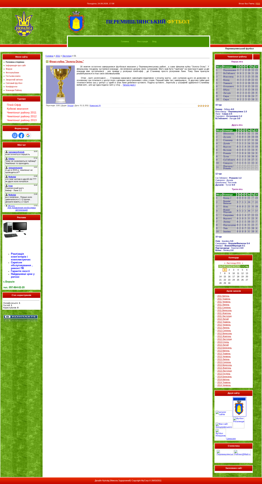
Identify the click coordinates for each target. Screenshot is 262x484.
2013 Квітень (223, 350)
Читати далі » (129, 85)
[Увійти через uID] (15, 135)
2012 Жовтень (224, 336)
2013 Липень (223, 359)
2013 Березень (224, 348)
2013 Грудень (223, 373)
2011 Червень (224, 302)
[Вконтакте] (20, 323)
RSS (258, 3)
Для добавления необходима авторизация (21, 208)
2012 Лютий (223, 319)
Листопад (67, 56)
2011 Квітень (223, 296)
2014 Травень (224, 382)
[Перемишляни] (239, 416)
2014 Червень (224, 385)
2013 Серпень (224, 362)
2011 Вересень (224, 310)
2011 (58, 56)
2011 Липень (223, 304)
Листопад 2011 (234, 263)
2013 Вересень (224, 365)
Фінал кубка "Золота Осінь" (66, 61)
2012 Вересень (224, 333)
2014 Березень (224, 376)
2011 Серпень (224, 307)
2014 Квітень (223, 379)
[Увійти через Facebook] (21, 135)
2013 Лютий (223, 345)
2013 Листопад (224, 371)
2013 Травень (224, 353)
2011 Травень (223, 299)
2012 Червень (224, 325)
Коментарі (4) (95, 106)
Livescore (231, 438)
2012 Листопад (224, 339)
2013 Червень (224, 356)
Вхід (154, 41)
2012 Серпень (224, 330)
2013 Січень (223, 342)
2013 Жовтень (224, 368)
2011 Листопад (224, 316)
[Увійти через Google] (28, 135)
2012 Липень (223, 327)
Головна (125, 41)
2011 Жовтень (224, 313)
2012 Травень (224, 322)
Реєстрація (142, 41)
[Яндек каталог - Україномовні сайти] (224, 416)
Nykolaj (70, 106)
